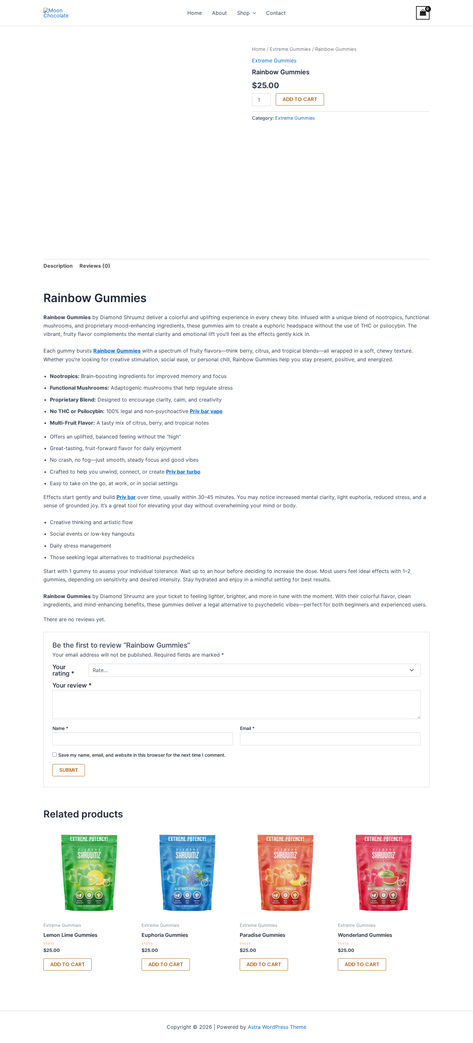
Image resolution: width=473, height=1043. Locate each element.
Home (194, 13)
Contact (276, 13)
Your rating (63, 670)
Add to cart (300, 99)
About (219, 13)
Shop (243, 13)
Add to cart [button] (67, 964)
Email (247, 728)
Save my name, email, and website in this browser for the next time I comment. (142, 755)
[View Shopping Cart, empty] (423, 12)
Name (60, 728)
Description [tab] (58, 266)
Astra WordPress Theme (277, 1027)
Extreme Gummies (290, 49)
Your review (72, 685)
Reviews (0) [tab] (94, 266)
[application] (253, 13)
